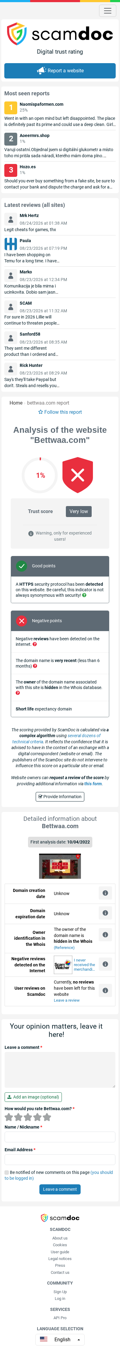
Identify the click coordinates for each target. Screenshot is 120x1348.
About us (60, 1238)
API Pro (60, 1318)
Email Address (20, 1149)
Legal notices (60, 1258)
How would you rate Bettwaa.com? (39, 1108)
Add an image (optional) (35, 1097)
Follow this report (63, 412)
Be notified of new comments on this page (59, 1175)
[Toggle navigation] (107, 11)
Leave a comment (23, 1047)
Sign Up (60, 1291)
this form (93, 783)
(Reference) (64, 947)
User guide (60, 1252)
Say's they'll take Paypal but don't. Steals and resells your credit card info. (31, 385)
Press (60, 1265)
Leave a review (67, 1000)
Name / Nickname (23, 1127)
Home (16, 403)
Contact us (60, 1272)
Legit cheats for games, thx (30, 229)
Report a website (66, 71)
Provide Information (62, 796)
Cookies (60, 1245)
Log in (60, 1298)
